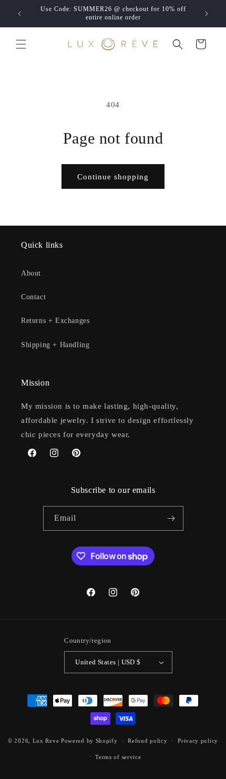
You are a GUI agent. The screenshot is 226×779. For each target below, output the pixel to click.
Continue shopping (113, 177)
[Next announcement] (206, 13)
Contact (33, 297)
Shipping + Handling (55, 345)
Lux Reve (46, 740)
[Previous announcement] (19, 13)
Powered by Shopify (89, 740)
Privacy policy (198, 740)
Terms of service (118, 757)
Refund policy (147, 740)
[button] (21, 44)
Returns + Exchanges (55, 321)
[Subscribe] (171, 518)
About (31, 273)
